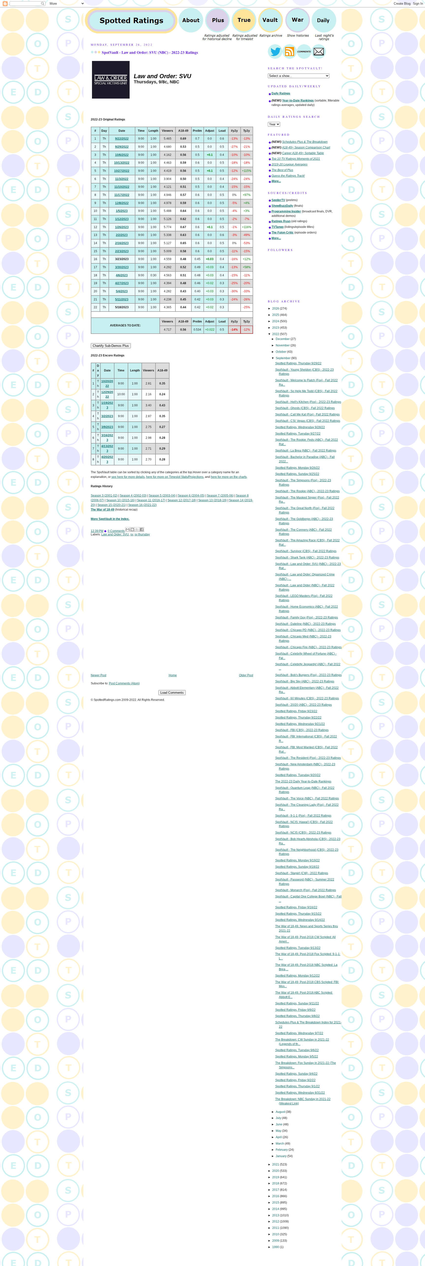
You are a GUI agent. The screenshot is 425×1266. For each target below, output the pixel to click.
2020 (276, 1171)
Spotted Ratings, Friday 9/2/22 (295, 1080)
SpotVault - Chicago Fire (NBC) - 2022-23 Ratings (308, 647)
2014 (276, 1209)
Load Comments (172, 692)
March (280, 1143)
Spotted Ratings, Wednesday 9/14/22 (300, 920)
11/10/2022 (121, 187)
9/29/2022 (122, 146)
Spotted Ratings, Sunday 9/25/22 (297, 474)
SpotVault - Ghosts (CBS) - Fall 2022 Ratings (305, 408)
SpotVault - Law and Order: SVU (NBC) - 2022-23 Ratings (150, 52)
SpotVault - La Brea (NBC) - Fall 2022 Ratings (305, 450)
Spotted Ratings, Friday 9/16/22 (296, 907)
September (283, 358)
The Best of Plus (282, 170)
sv (131, 534)
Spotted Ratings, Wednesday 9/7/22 (299, 1033)
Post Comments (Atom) (124, 683)
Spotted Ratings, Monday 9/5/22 (296, 1056)
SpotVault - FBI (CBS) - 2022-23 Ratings (302, 730)
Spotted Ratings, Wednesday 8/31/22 (300, 1092)
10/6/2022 (122, 155)
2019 (276, 1177)
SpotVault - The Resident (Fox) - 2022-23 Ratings (308, 758)
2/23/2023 (122, 251)
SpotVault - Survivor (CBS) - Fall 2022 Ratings (305, 551)
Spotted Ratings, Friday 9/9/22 (295, 1010)
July (279, 1118)
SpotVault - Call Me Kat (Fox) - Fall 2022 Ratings (307, 414)
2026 (276, 308)
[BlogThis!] (132, 529)
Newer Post (98, 675)
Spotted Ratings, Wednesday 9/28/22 (300, 427)
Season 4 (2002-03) (133, 495)
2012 (276, 1221)
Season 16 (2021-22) (142, 505)
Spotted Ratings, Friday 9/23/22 (296, 711)
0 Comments (116, 531)
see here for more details (128, 477)
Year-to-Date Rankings (298, 100)
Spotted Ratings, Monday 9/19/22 (297, 860)
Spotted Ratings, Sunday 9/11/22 (297, 1003)
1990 (276, 1247)
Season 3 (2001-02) (104, 495)
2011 (276, 1228)
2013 (276, 1215)
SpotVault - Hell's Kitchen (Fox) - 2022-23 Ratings (308, 402)
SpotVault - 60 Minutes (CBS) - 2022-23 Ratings (307, 698)
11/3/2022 (121, 179)
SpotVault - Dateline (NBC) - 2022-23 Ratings (305, 624)
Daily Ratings (281, 93)
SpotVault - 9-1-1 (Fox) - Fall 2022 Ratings (303, 815)
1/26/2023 (122, 227)
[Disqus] (172, 608)
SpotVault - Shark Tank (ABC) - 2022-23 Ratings (307, 557)
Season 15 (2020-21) (111, 505)
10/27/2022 (121, 171)
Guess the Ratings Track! (288, 175)
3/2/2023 (107, 416)
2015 (276, 1202)
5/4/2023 (122, 291)
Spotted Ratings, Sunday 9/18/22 (297, 867)
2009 (276, 1240)
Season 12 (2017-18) (181, 500)
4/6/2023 (122, 275)
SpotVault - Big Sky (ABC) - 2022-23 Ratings (304, 681)
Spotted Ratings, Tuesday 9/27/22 (297, 433)
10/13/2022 (121, 162)
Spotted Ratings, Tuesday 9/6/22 (297, 1050)
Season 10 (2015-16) (120, 500)
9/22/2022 (122, 138)
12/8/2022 (122, 203)
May (279, 1131)
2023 (276, 327)
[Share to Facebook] (141, 529)
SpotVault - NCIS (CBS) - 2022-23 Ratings (303, 832)
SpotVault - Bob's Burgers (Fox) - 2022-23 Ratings (308, 675)
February (282, 1149)
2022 (276, 334)
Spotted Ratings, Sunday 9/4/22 (296, 1073)
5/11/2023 (121, 299)
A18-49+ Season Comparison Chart (306, 147)
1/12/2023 (122, 219)
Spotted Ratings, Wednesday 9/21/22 (300, 724)
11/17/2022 (121, 195)
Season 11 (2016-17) (151, 500)
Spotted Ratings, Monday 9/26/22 (297, 468)
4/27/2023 (122, 283)
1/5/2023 (122, 211)
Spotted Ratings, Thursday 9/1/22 (297, 1086)
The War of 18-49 (102, 509)
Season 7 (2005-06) (220, 495)
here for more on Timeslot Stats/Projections (174, 477)
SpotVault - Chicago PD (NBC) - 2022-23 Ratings (308, 630)
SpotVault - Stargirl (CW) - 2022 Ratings (301, 873)
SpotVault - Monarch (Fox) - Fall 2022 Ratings (305, 890)
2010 (276, 1234)
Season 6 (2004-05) (191, 495)
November (283, 345)
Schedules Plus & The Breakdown (305, 142)
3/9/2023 (107, 427)
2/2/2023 (122, 235)
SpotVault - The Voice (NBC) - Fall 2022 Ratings (307, 798)
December (283, 339)
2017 (276, 1190)
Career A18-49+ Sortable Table (303, 153)
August (281, 1112)
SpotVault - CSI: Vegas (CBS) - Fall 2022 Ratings (307, 421)
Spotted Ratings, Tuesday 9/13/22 (297, 948)
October (281, 351)
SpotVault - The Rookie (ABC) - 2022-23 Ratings (307, 491)
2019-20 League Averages (289, 164)
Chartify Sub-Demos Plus (111, 346)
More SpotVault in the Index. (110, 519)
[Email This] (127, 529)
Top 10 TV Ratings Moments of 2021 (296, 159)
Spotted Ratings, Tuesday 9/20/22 (297, 775)
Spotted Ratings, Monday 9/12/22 (297, 975)
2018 (276, 1183)
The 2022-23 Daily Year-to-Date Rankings (303, 781)
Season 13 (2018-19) (212, 500)
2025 (276, 315)
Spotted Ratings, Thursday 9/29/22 (298, 363)
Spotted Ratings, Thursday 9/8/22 (297, 1016)
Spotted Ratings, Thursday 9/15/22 (298, 913)
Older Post (246, 675)
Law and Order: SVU (115, 534)
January (281, 1156)
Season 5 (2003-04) (162, 495)
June (279, 1124)
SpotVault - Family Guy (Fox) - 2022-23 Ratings (306, 617)
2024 (276, 321)
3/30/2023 (122, 267)
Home (173, 675)
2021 (276, 1164)
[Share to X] (137, 529)
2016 (276, 1196)
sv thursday (142, 534)
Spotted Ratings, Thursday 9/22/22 (298, 717)
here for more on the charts (229, 477)
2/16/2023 (122, 243)
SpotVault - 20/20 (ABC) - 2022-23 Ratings (303, 705)
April (279, 1137)
